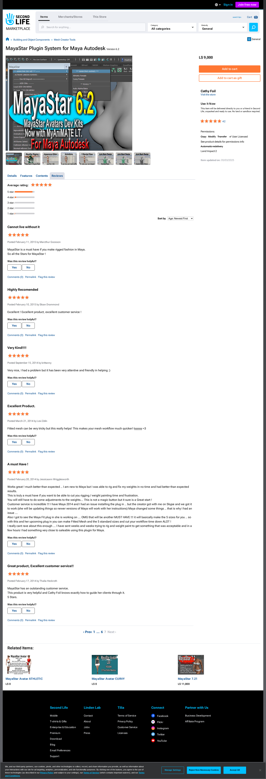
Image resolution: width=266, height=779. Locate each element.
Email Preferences (60, 750)
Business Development (198, 715)
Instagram (162, 728)
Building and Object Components (31, 39)
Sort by (162, 218)
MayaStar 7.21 (188, 678)
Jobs (87, 727)
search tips (237, 17)
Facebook (162, 716)
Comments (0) (15, 276)
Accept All (235, 770)
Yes (14, 267)
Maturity (204, 25)
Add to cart (229, 69)
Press (87, 733)
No (28, 267)
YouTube (161, 740)
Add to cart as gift (230, 78)
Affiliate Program (194, 721)
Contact (88, 715)
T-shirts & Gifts (58, 721)
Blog (52, 744)
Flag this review (46, 276)
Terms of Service (127, 715)
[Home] (7, 39)
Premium (55, 733)
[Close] (260, 770)
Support (54, 756)
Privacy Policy (125, 721)
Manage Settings (173, 770)
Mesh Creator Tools (64, 39)
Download (56, 738)
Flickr (159, 722)
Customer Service (127, 727)
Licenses (123, 733)
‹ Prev (87, 632)
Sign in (228, 4)
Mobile (54, 715)
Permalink (30, 276)
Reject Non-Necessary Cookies (204, 770)
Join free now (247, 4)
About (87, 721)
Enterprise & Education (63, 727)
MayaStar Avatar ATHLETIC (24, 678)
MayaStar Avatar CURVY (108, 678)
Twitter (160, 734)
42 (223, 121)
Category (154, 25)
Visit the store (208, 94)
